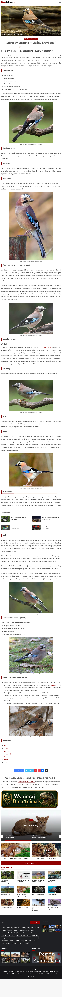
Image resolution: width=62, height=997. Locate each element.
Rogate (11, 940)
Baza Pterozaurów (29, 971)
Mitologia (23, 935)
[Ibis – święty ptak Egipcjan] (36, 527)
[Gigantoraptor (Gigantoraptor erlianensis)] (38, 902)
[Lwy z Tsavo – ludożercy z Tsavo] (7, 902)
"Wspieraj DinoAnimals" (26, 782)
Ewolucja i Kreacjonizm (43, 971)
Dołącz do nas (30, 973)
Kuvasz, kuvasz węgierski (31, 825)
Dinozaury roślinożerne (24, 930)
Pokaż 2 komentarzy (31, 863)
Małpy (17, 935)
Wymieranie (14, 943)
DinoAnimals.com (55, 973)
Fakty (50, 971)
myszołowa (54, 685)
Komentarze (10, 971)
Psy (33, 938)
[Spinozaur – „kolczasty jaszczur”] (25, 954)
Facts (49, 973)
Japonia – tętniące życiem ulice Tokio (51, 517)
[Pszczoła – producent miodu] (23, 902)
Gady (8, 932)
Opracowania (35, 935)
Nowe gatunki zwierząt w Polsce (18, 526)
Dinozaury (4, 930)
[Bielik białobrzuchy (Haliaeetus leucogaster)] (5, 519)
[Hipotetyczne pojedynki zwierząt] (5, 954)
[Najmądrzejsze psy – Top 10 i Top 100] (23, 875)
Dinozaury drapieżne (12, 930)
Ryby (22, 940)
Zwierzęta (26, 943)
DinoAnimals (24, 969)
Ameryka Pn (16, 927)
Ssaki (26, 940)
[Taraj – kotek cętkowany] (38, 889)
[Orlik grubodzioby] (45, 930)
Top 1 (30, 940)
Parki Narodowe (10, 938)
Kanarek (6, 751)
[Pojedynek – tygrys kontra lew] (5, 960)
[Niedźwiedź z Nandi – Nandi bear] (58, 926)
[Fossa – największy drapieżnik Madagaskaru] (23, 889)
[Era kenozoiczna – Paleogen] (54, 875)
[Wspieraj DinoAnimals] (31, 799)
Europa (28, 38)
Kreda (13, 935)
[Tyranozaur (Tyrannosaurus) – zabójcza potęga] (15, 960)
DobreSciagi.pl (44, 973)
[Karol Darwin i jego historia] (52, 930)
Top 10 (34, 940)
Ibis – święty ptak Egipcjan (48, 526)
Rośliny (17, 940)
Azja (25, 38)
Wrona (6, 760)
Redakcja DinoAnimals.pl (27, 47)
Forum (53, 971)
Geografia (13, 932)
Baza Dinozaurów (20, 971)
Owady (3, 938)
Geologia (19, 932)
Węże (20, 943)
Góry (24, 932)
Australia (23, 927)
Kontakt (38, 973)
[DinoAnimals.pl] (8, 2)
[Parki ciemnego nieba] (58, 930)
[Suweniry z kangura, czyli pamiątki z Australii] (38, 875)
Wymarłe (8, 943)
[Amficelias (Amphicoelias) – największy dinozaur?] (52, 926)
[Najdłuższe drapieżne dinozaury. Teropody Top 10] (25, 960)
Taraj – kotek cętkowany (38, 894)
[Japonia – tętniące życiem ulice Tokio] (36, 519)
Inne (28, 932)
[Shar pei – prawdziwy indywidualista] (54, 902)
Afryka (3, 927)
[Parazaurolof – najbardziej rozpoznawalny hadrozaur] (7, 875)
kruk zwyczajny (46, 347)
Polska (32, 38)
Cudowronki (7, 754)
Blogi (32, 927)
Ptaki (36, 38)
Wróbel (6, 748)
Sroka (5, 762)
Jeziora (32, 932)
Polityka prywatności (21, 973)
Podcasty (18, 938)
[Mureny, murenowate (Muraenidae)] (54, 889)
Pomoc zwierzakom (7, 973)
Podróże (23, 938)
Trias (3, 943)
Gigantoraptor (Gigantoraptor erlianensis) (36, 909)
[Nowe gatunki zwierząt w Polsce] (5, 527)
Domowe (31, 819)
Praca (35, 973)
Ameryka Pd (9, 927)
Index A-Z (5, 971)
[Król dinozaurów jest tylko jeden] (15, 954)
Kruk (5, 757)
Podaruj (57, 971)
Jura (37, 932)
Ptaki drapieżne (5, 940)
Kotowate (4, 935)
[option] (31, 825)
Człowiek (37, 927)
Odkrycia (36, 971)
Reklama (14, 973)
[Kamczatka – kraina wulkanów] (7, 889)
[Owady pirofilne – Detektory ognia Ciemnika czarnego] (45, 926)
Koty (9, 935)
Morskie (28, 935)
